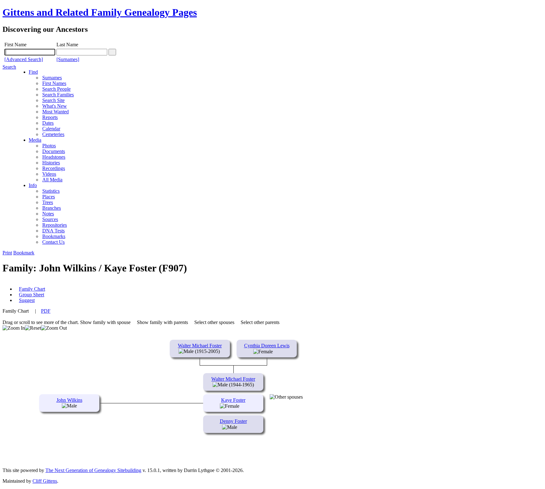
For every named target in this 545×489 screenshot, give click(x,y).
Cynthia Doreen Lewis (267, 345)
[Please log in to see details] (276, 351)
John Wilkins (69, 400)
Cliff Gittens (44, 481)
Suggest (27, 300)
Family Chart (32, 289)
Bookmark (23, 252)
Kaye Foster (233, 400)
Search (9, 67)
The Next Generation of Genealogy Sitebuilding (93, 470)
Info (33, 185)
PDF (45, 311)
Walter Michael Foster (200, 345)
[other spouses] (286, 397)
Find (33, 72)
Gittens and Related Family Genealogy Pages (100, 12)
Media (35, 140)
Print (7, 252)
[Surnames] (67, 59)
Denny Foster (233, 421)
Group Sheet (31, 294)
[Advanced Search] (23, 59)
